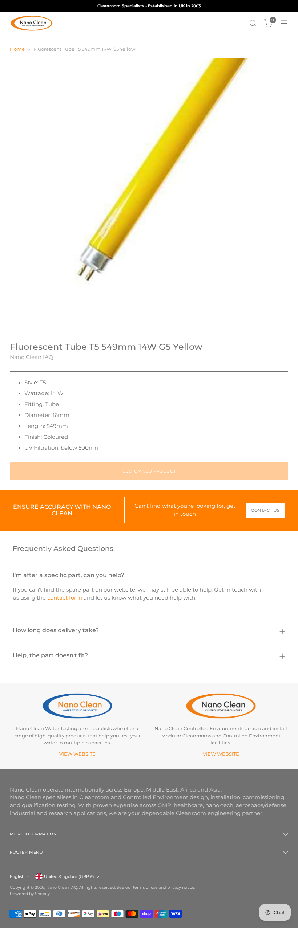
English (17, 876)
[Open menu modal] (284, 23)
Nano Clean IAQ (31, 357)
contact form (64, 597)
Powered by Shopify (30, 893)
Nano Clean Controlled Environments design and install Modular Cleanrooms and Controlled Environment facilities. (220, 735)
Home (17, 49)
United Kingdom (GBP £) (69, 876)
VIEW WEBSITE (77, 754)
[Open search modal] (253, 23)
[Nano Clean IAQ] (31, 23)
